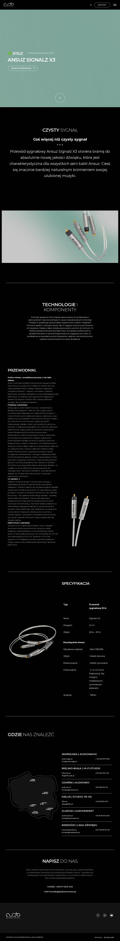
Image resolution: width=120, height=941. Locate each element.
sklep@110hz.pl (67, 804)
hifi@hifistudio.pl (68, 776)
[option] (60, 237)
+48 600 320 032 (102, 773)
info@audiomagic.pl (69, 761)
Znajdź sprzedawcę (21, 68)
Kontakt (102, 5)
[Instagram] (104, 915)
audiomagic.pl (67, 759)
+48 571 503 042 (64, 886)
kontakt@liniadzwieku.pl (71, 832)
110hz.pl (64, 801)
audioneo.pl (66, 787)
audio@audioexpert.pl (70, 818)
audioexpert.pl (67, 816)
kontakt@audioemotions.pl (63, 891)
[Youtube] (111, 915)
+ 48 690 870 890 (102, 759)
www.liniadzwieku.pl (69, 830)
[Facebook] (97, 915)
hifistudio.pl (66, 773)
